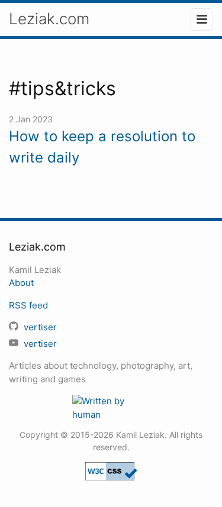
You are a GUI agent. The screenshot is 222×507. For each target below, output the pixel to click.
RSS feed (28, 305)
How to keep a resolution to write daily (102, 147)
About (21, 282)
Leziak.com (49, 18)
